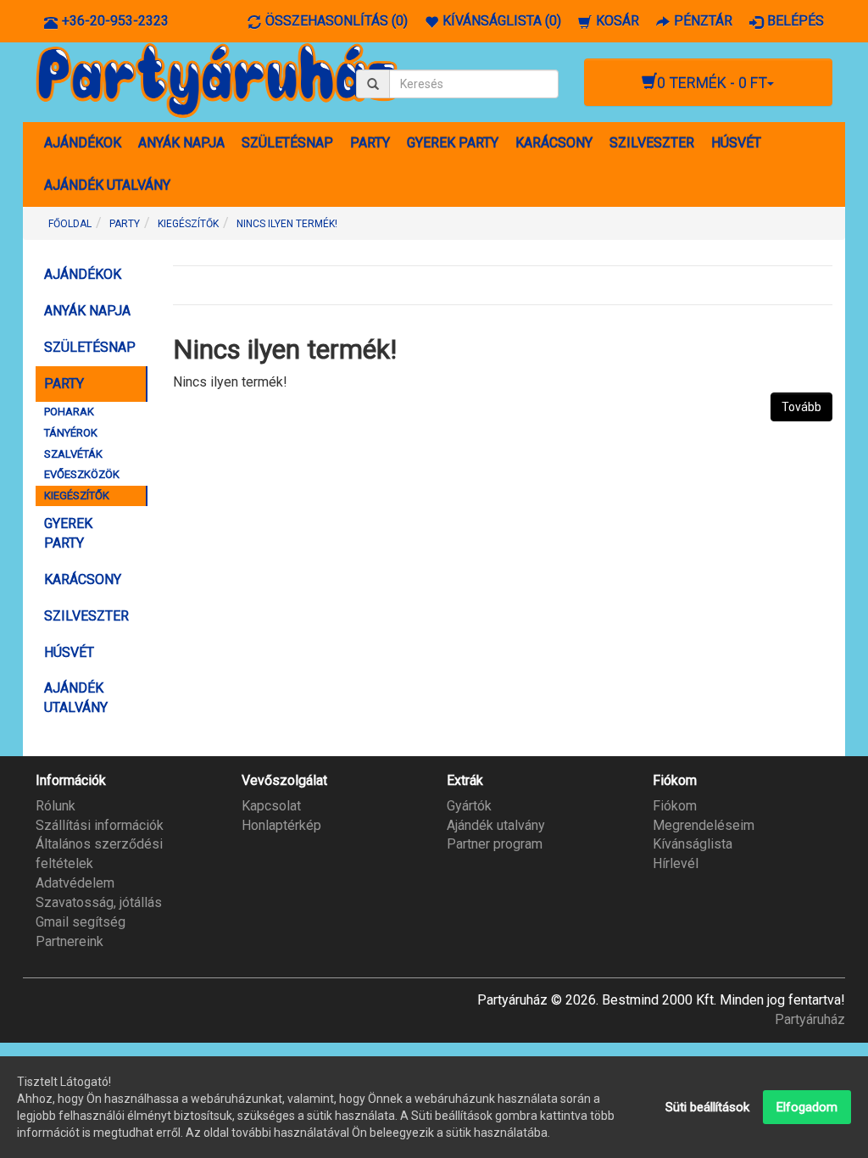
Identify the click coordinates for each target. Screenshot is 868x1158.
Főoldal (70, 224)
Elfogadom (806, 1107)
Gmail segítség (80, 922)
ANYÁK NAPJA (181, 143)
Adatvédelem (75, 883)
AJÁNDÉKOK (82, 143)
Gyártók (469, 806)
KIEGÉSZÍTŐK (188, 224)
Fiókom (675, 806)
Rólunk (55, 806)
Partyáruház (810, 1019)
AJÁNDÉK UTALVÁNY (107, 185)
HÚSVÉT (736, 143)
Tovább (801, 407)
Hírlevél (675, 863)
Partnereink (69, 941)
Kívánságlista (692, 844)
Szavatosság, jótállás (99, 902)
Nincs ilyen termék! (286, 224)
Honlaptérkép (281, 825)
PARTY (370, 143)
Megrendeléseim (703, 825)
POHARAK (69, 411)
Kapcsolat (271, 806)
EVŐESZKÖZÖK (82, 474)
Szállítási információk (100, 825)
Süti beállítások (707, 1107)
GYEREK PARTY (452, 143)
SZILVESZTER (651, 143)
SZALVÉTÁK (73, 454)
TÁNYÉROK (70, 432)
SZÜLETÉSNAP (287, 143)
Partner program (494, 844)
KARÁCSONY (554, 143)
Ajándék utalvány (496, 825)
